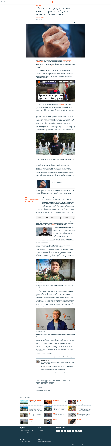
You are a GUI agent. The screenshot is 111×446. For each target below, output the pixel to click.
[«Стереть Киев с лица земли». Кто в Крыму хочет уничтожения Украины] (48, 402)
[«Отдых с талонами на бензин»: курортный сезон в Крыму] (48, 408)
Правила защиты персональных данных (46, 441)
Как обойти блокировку (25, 441)
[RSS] (76, 431)
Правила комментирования (43, 432)
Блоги (30, 413)
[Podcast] (78, 431)
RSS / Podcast (22, 439)
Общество (38, 5)
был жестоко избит (48, 66)
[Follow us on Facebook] (57, 431)
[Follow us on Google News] (67, 431)
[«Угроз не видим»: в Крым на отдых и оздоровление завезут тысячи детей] (48, 415)
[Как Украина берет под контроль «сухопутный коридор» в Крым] (24, 402)
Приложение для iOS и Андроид (26, 432)
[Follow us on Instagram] (65, 431)
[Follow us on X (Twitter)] (59, 431)
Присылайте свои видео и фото (26, 430)
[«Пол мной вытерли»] (43, 184)
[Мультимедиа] (107, 2)
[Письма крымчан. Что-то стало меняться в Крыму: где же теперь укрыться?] (24, 415)
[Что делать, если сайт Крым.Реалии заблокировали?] (72, 421)
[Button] (62, 23)
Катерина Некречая (40, 17)
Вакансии (40, 439)
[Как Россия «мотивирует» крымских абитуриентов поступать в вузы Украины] (72, 402)
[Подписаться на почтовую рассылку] (81, 431)
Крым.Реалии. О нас (42, 430)
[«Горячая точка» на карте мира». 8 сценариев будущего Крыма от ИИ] (72, 415)
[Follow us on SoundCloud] (73, 431)
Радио (21, 437)
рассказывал (61, 104)
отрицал (54, 224)
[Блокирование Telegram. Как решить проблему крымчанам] (24, 421)
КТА (104, 1)
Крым (78, 413)
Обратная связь (41, 437)
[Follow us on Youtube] (62, 431)
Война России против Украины (35, 400)
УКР (101, 1)
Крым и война (56, 400)
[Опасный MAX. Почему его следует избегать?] (48, 421)
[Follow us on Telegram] (70, 431)
